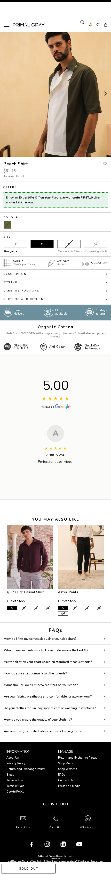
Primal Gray (29, 25)
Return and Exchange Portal (77, 758)
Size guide (10, 251)
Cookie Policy (15, 792)
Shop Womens (67, 769)
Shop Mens (65, 763)
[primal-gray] (98, 24)
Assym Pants (68, 592)
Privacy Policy (15, 763)
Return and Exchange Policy (25, 769)
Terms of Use (14, 780)
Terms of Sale (15, 786)
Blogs (10, 775)
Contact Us (65, 780)
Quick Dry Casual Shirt (25, 592)
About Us (12, 758)
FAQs (61, 775)
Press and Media (69, 786)
